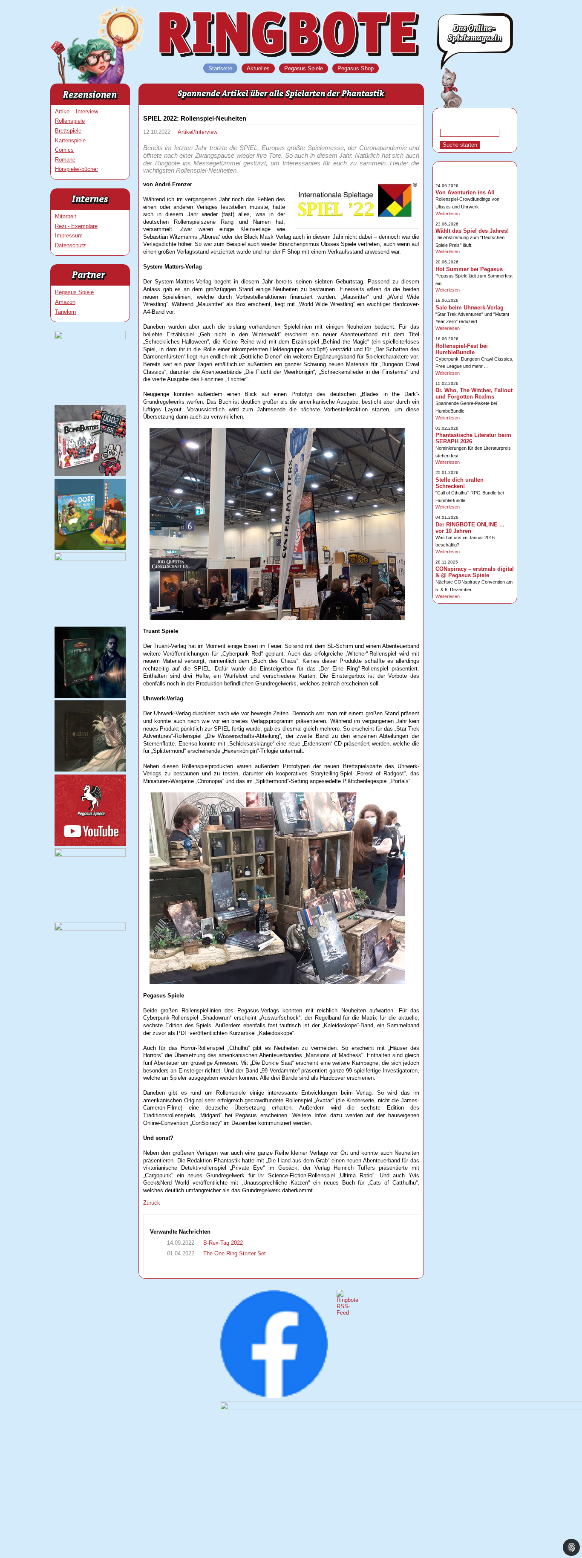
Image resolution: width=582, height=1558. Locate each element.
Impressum (69, 235)
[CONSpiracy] (90, 855)
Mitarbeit (65, 216)
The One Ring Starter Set (234, 1253)
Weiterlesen (447, 213)
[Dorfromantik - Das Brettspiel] (90, 548)
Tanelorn (65, 312)
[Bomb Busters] (90, 474)
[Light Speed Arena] (90, 559)
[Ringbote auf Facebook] (274, 1396)
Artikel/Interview (197, 132)
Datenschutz (70, 245)
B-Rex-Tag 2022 (222, 1243)
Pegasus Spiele (74, 292)
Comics (64, 150)
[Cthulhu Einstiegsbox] (90, 696)
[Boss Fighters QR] (90, 337)
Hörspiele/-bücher (76, 169)
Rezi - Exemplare (76, 226)
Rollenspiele (70, 121)
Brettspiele (68, 130)
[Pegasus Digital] (90, 928)
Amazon (65, 302)
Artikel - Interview (76, 111)
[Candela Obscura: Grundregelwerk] (90, 769)
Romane (65, 159)
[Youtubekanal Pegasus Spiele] (90, 844)
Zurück (151, 1203)
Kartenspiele (70, 140)
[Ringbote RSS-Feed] (347, 1312)
